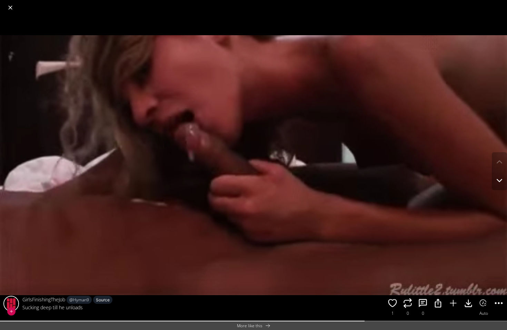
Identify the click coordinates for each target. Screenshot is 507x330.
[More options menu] (500, 4)
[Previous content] (499, 162)
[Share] (438, 304)
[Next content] (499, 180)
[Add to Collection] (453, 304)
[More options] (499, 304)
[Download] (468, 304)
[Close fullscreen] (10, 7)
